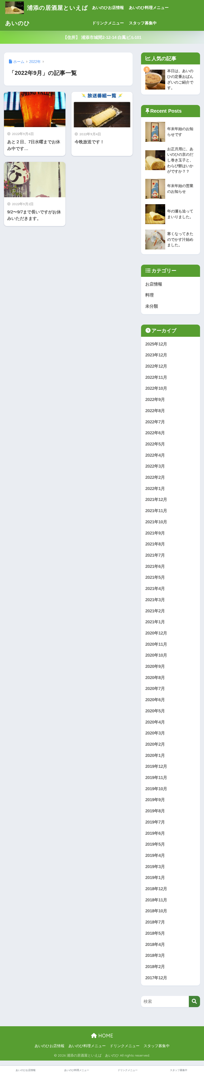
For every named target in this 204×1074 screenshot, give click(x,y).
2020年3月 (155, 733)
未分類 (151, 306)
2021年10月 (156, 522)
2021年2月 (155, 611)
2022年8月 (155, 410)
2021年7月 (155, 555)
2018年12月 (156, 888)
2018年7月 (155, 922)
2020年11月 (156, 644)
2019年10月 (156, 788)
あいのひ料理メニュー (149, 7)
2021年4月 (155, 588)
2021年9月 (155, 533)
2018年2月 (155, 966)
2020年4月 (155, 722)
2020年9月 (155, 666)
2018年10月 (156, 911)
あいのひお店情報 (108, 7)
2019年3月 (155, 866)
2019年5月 (155, 844)
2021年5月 (155, 577)
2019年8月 (155, 811)
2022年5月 (155, 444)
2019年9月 (155, 799)
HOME (105, 1035)
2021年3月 (155, 599)
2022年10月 (156, 388)
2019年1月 (155, 877)
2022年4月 (155, 455)
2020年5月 (155, 711)
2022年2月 (155, 477)
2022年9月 (155, 399)
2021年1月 (155, 622)
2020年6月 (155, 699)
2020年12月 (156, 633)
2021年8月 (155, 544)
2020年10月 (156, 655)
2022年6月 (155, 433)
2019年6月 (155, 833)
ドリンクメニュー (108, 23)
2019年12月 (156, 766)
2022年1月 (155, 488)
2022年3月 (155, 466)
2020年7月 (155, 688)
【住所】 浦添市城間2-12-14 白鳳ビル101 (102, 37)
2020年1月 (155, 755)
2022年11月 (156, 377)
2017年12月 (156, 978)
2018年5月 (155, 933)
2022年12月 (156, 366)
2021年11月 (156, 510)
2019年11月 (156, 777)
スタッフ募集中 (143, 23)
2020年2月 (155, 744)
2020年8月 (155, 677)
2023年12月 (156, 355)
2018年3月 (155, 955)
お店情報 (153, 284)
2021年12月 (156, 499)
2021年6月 (155, 566)
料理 (149, 295)
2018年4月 (155, 944)
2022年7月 (155, 422)
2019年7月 (155, 822)
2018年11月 (156, 900)
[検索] (194, 1001)
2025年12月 (156, 344)
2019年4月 (155, 855)
